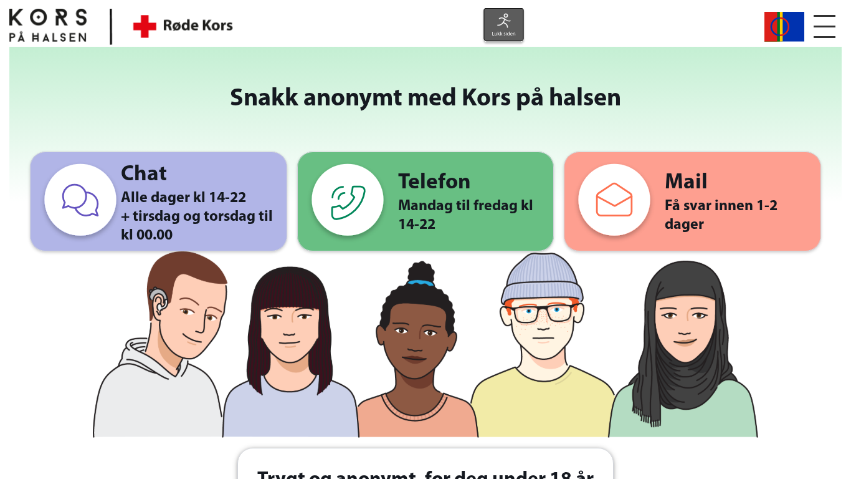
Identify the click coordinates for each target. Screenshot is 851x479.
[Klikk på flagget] (784, 25)
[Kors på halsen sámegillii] (784, 27)
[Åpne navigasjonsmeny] (824, 26)
